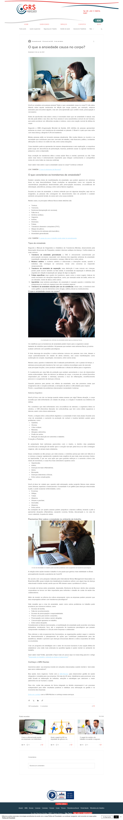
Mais (91, 29)
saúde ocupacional (35, 29)
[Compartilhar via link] (42, 700)
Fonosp (51, 808)
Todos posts (22, 29)
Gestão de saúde (65, 29)
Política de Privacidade (8, 818)
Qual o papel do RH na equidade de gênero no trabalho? (59, 738)
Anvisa (31, 808)
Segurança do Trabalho (50, 29)
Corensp (37, 808)
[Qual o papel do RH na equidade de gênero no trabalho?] (62, 727)
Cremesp (45, 808)
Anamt (21, 808)
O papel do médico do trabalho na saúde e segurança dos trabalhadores (90, 738)
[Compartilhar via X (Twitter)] (33, 700)
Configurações (107, 817)
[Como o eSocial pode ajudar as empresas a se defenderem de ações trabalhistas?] (32, 727)
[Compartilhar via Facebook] (29, 700)
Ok (116, 817)
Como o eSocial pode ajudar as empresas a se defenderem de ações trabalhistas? (32, 738)
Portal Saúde (85, 808)
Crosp (58, 808)
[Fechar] (121, 817)
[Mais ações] (94, 41)
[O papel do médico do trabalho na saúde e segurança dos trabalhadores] (91, 727)
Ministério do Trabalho (97, 808)
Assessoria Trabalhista (79, 29)
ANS (26, 808)
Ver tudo (101, 716)
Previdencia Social (73, 808)
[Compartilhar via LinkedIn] (38, 700)
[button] (101, 29)
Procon (63, 808)
